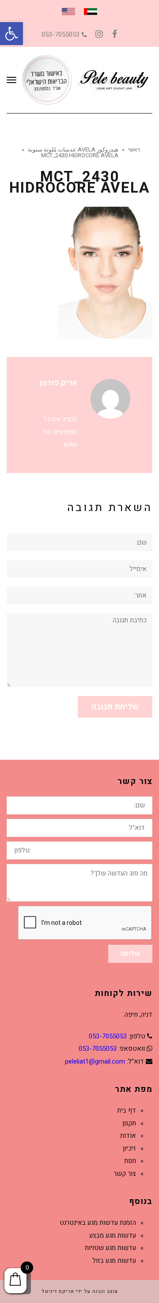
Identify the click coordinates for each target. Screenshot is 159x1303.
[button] (11, 33)
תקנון (129, 1123)
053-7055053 (61, 34)
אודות (128, 1135)
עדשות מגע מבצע (112, 1235)
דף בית (126, 1110)
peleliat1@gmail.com (95, 1061)
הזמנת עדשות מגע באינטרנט (98, 1222)
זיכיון (129, 1148)
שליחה (130, 953)
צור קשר (125, 1173)
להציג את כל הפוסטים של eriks (59, 431)
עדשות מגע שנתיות (110, 1248)
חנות (130, 1161)
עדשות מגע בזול (114, 1260)
